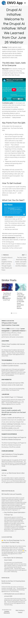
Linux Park (5, 341)
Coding (4, 470)
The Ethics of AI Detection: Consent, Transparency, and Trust (7, 297)
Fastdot (20, 612)
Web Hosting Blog (8, 491)
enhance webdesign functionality (11, 424)
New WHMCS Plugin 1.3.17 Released (12, 397)
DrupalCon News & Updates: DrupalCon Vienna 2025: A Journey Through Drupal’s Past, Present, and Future (7, 262)
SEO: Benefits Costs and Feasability (12, 494)
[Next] (25, 297)
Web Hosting (19, 610)
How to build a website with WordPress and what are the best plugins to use (14, 412)
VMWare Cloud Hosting (8, 320)
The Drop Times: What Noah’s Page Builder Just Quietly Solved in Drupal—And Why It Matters (20, 260)
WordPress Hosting (7, 408)
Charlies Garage (7, 451)
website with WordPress (14, 418)
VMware (5, 328)
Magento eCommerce (9, 434)
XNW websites (6, 379)
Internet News (14, 6)
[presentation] (7, 287)
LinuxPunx (5, 394)
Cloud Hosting (7, 537)
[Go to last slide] (3, 297)
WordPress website (7, 428)
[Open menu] (24, 3)
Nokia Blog (5, 577)
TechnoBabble (7, 360)
